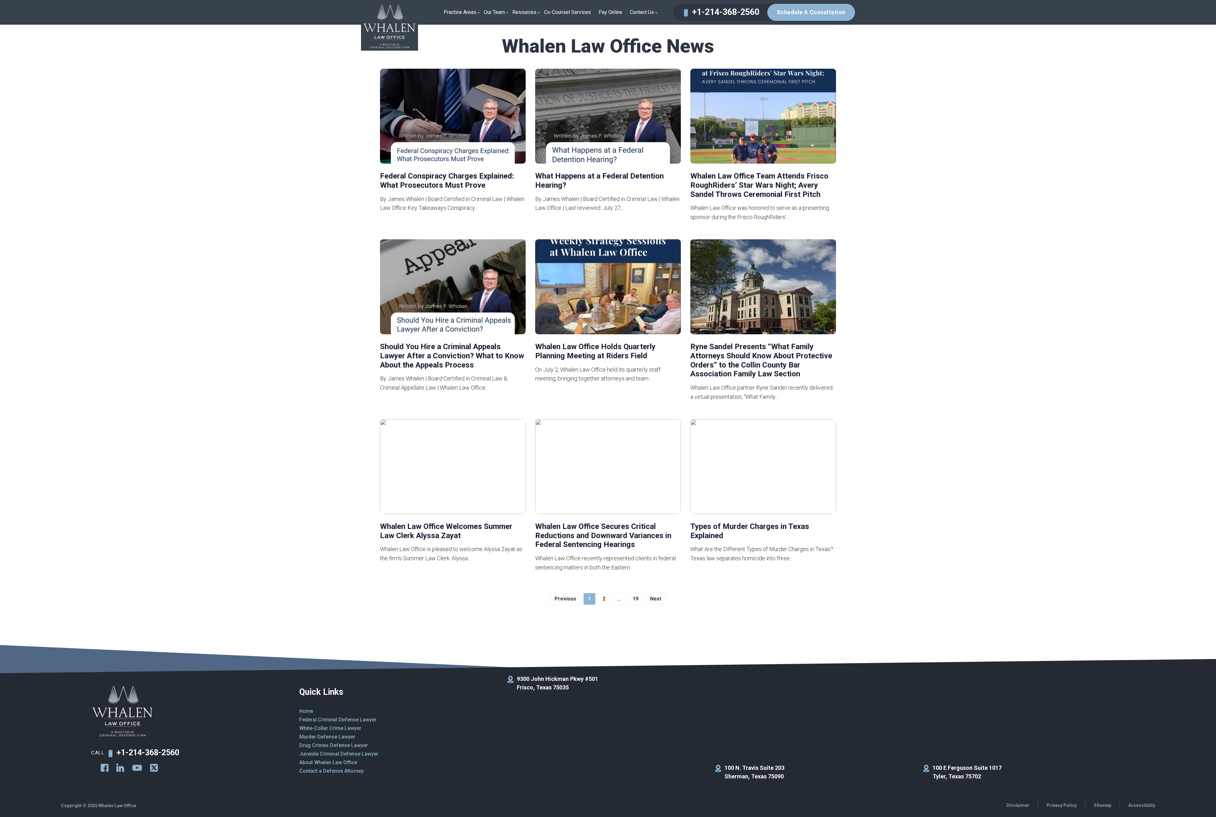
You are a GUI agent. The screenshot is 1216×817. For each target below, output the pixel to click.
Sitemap (1102, 805)
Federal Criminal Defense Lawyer (338, 720)
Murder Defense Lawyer (327, 737)
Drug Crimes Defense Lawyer (333, 745)
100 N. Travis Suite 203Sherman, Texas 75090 (754, 772)
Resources (524, 12)
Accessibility (1141, 805)
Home (306, 711)
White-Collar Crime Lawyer (330, 728)
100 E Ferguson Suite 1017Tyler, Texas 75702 (967, 772)
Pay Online (610, 12)
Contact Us (642, 12)
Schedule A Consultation (811, 12)
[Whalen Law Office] (389, 27)
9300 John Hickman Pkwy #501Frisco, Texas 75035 (557, 683)
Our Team (494, 12)
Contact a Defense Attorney (331, 771)
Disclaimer (1017, 805)
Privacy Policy (1062, 805)
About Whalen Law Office (328, 762)
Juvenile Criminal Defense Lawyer (338, 754)
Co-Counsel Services (567, 12)
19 (635, 599)
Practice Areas (460, 12)
